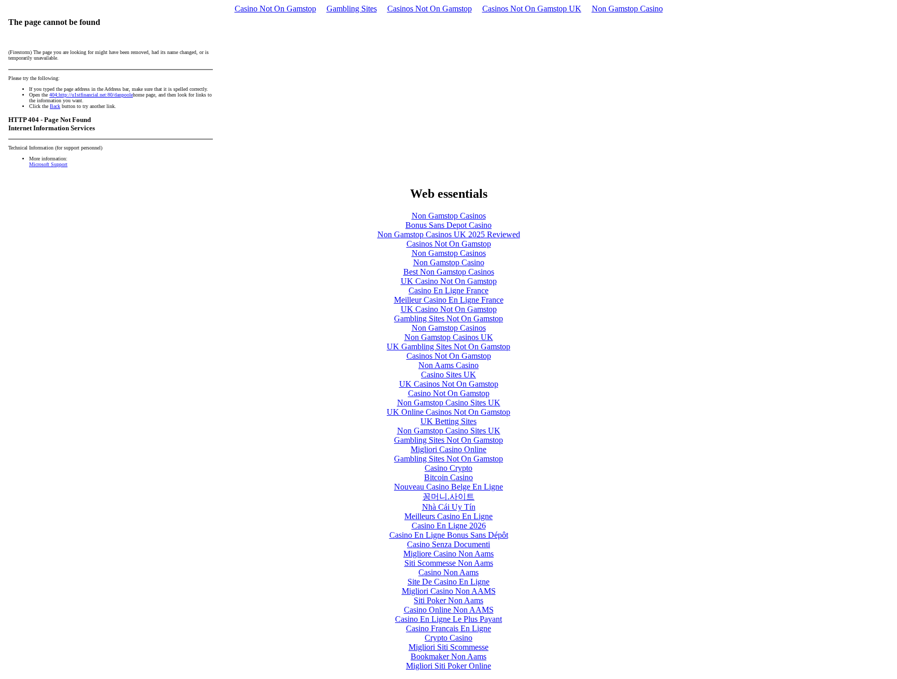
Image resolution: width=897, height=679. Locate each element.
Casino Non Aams (448, 572)
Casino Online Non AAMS (449, 609)
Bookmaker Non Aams (448, 656)
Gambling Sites (352, 8)
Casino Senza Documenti (448, 544)
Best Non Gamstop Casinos (448, 271)
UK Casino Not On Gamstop (449, 281)
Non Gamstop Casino (627, 8)
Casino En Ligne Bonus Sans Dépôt (448, 535)
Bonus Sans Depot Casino (448, 225)
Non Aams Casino (448, 365)
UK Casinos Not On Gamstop (448, 383)
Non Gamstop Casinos (449, 215)
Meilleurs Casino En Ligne (448, 516)
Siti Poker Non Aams (448, 600)
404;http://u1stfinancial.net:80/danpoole (91, 95)
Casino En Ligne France (448, 290)
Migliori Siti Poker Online (448, 665)
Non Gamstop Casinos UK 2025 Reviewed (448, 234)
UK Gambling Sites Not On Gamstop (448, 346)
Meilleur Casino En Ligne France (449, 299)
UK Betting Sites (448, 421)
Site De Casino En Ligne (448, 581)
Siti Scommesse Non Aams (448, 563)
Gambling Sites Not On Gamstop (448, 318)
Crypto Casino (448, 637)
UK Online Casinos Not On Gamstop (448, 412)
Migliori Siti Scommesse (448, 647)
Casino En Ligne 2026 (449, 525)
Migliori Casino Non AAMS (449, 591)
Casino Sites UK (448, 374)
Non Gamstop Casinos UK (448, 337)
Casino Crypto (448, 468)
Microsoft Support (48, 164)
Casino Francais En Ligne (448, 628)
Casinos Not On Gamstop (429, 8)
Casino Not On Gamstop (275, 8)
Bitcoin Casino (448, 477)
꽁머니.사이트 (448, 496)
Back (55, 106)
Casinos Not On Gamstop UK (531, 8)
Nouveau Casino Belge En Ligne (448, 486)
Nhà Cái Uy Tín (448, 507)
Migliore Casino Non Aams (448, 553)
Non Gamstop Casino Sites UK (448, 402)
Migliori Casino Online (448, 449)
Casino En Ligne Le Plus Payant (448, 619)
